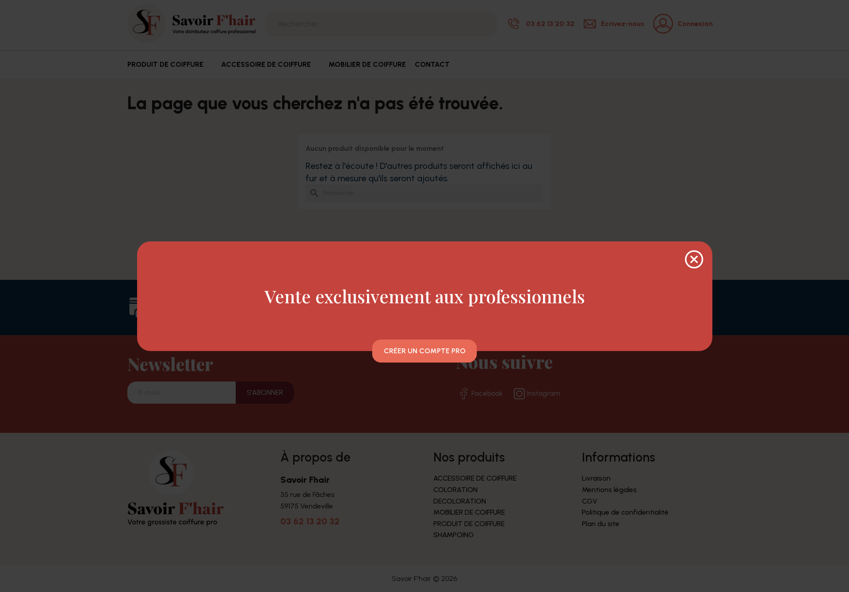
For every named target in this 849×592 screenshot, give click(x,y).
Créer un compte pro (425, 351)
